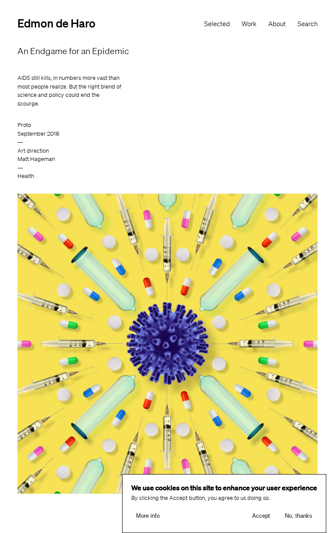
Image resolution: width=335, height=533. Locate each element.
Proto (24, 125)
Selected (217, 24)
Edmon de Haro (56, 23)
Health (25, 176)
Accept (261, 515)
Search (307, 24)
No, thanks (298, 515)
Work (249, 24)
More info (148, 515)
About (277, 24)
